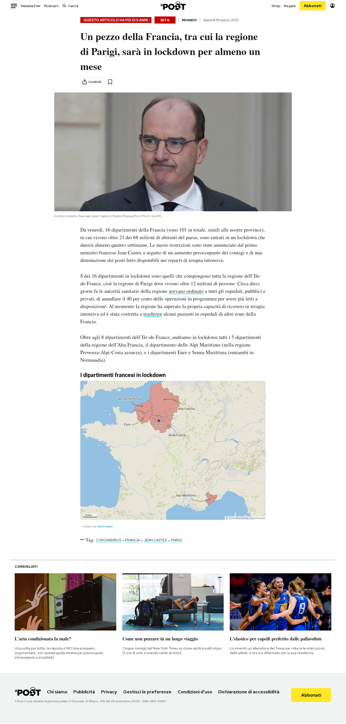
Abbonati (313, 5)
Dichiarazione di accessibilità (248, 692)
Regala (290, 6)
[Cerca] (64, 5)
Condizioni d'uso (195, 692)
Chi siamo (57, 692)
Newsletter (31, 6)
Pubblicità (84, 692)
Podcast (51, 6)
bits (165, 20)
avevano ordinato (186, 291)
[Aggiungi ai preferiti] (110, 82)
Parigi (176, 540)
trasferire (152, 313)
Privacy (109, 692)
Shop (276, 6)
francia (132, 540)
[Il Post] (173, 5)
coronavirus (108, 540)
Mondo (189, 20)
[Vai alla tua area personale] (332, 5)
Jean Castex (155, 540)
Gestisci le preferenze (147, 692)
